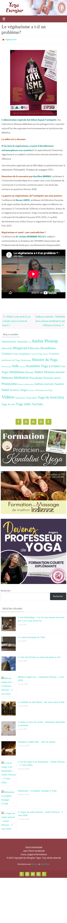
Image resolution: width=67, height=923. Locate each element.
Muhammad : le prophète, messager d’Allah (37, 790)
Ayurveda (7, 347)
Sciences (15, 389)
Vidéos (8, 396)
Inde (15, 365)
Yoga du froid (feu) (51, 396)
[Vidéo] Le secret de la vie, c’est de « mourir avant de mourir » (16, 320)
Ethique (45, 353)
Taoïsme (31, 389)
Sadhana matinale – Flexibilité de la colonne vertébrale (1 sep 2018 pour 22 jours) (50, 320)
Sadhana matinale (44, 383)
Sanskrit (59, 383)
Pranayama (9, 383)
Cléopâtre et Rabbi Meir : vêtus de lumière (36, 741)
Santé (5, 389)
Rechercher (6, 590)
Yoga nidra (23, 403)
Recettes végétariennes (26, 383)
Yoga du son (8, 403)
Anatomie (22, 340)
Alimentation (9, 340)
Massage (29, 371)
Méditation (21, 377)
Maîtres (38, 371)
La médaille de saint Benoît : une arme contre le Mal (41, 701)
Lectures (55, 365)
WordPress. (45, 863)
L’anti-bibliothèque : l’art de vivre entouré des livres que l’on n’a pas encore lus (41, 617)
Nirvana (34, 863)
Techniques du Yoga (43, 389)
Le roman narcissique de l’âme (31, 636)
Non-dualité (36, 377)
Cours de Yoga (36, 353)
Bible (37, 347)
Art (29, 341)
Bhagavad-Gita (23, 347)
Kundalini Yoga (37, 365)
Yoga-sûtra (31, 397)
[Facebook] (19, 421)
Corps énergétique (21, 353)
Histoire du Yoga (44, 359)
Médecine (7, 377)
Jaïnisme (22, 366)
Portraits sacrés (52, 377)
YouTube (37, 403)
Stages (24, 389)
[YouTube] (33, 421)
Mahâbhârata (16, 371)
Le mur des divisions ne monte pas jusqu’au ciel (39, 656)
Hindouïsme (26, 359)
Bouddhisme (48, 347)
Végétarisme (11, 39)
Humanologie (6, 366)
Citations (7, 352)
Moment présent (54, 371)
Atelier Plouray (44, 340)
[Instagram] (26, 421)
